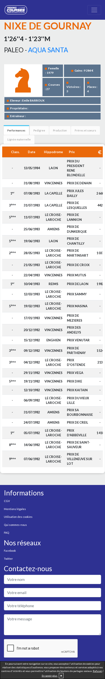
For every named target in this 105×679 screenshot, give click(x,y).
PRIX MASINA (77, 306)
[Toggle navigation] (94, 10)
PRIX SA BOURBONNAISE (80, 412)
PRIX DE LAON (77, 284)
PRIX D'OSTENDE (76, 362)
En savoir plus (50, 675)
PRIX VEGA (75, 373)
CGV (7, 500)
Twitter (8, 558)
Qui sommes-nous (15, 524)
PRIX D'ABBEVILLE (76, 432)
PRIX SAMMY (77, 294)
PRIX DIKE (74, 381)
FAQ (6, 532)
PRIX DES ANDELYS (74, 330)
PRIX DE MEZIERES (74, 318)
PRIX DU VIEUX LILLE (78, 400)
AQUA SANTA (48, 50)
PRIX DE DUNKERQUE (77, 229)
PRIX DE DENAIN (79, 183)
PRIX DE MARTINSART (77, 253)
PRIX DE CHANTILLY (75, 241)
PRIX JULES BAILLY (75, 193)
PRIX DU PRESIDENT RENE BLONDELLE (76, 168)
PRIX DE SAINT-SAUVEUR (78, 444)
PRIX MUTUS (76, 275)
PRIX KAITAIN (77, 390)
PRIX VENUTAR (78, 340)
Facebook (10, 550)
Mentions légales (15, 509)
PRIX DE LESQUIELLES (77, 205)
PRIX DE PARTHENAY (76, 350)
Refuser (97, 671)
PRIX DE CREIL (77, 422)
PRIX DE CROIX (78, 265)
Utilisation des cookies (18, 516)
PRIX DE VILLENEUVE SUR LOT (79, 458)
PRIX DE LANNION (74, 217)
